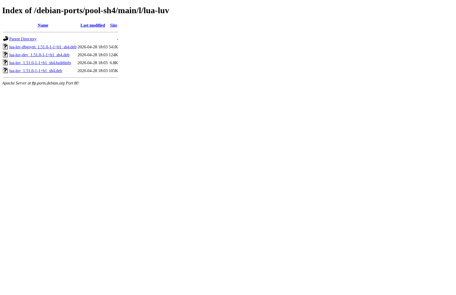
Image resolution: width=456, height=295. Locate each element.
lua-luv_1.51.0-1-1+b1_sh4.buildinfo (40, 62)
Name (43, 25)
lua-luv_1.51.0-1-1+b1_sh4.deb (35, 70)
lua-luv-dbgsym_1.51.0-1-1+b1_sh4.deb (43, 47)
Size (113, 25)
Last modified (92, 25)
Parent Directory (23, 39)
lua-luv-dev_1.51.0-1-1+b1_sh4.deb (39, 55)
